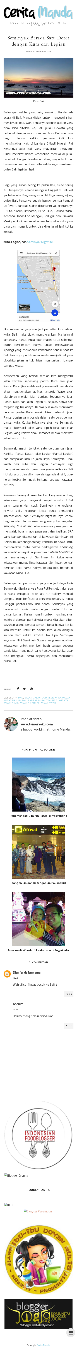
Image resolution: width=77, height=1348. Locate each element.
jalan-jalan (33, 698)
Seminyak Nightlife (40, 242)
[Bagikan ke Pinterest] (31, 689)
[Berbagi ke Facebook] (18, 689)
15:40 (15, 978)
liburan (21, 700)
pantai (32, 700)
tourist (51, 700)
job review (49, 698)
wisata (64, 700)
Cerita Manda (43, 1345)
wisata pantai (29, 703)
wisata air (11, 703)
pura (41, 700)
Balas (69, 994)
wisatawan (48, 703)
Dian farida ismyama (26, 972)
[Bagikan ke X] (24, 689)
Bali (20, 698)
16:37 (15, 1009)
